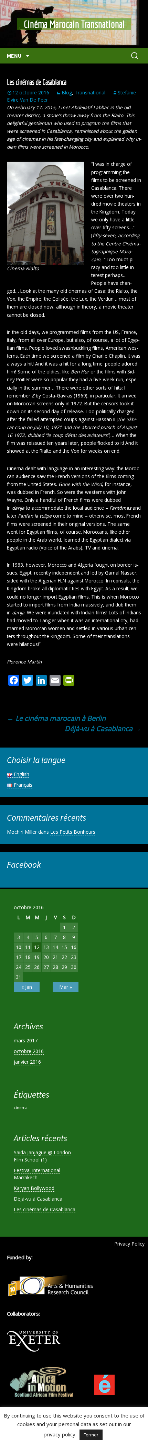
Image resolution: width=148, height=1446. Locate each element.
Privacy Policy (129, 1243)
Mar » (65, 987)
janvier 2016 (27, 1062)
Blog (67, 92)
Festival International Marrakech (37, 1174)
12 (37, 947)
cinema (21, 1107)
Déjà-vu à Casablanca (103, 728)
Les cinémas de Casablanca (44, 1209)
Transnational (90, 92)
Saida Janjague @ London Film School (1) (42, 1156)
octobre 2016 (29, 1051)
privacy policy (59, 1434)
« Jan (26, 987)
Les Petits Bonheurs (72, 832)
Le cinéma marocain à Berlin (56, 718)
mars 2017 (26, 1040)
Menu (15, 55)
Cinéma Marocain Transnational (74, 24)
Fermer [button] (91, 1435)
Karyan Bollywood (34, 1188)
